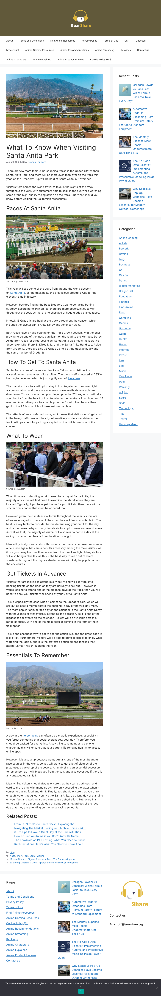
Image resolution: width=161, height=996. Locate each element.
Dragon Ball (126, 291)
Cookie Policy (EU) (100, 59)
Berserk (124, 248)
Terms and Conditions (31, 40)
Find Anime (126, 307)
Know (19, 855)
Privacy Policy (89, 40)
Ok (81, 991)
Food (122, 312)
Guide (123, 333)
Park (26, 855)
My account (12, 50)
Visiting (40, 855)
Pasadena (74, 378)
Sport (122, 397)
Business (124, 264)
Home (123, 344)
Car (121, 269)
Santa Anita (17, 292)
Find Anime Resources (62, 40)
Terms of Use (110, 40)
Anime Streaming (104, 50)
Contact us (143, 50)
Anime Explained (42, 59)
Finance (124, 301)
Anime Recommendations (74, 50)
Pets (122, 381)
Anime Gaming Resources (39, 50)
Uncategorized (128, 424)
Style (122, 403)
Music (122, 371)
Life (121, 365)
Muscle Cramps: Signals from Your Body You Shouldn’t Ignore (42, 859)
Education (125, 296)
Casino (123, 275)
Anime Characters (16, 59)
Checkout (141, 40)
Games (123, 323)
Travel (123, 419)
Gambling (125, 317)
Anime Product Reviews (70, 59)
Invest (123, 355)
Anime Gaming (128, 237)
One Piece (125, 376)
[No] (157, 987)
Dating (123, 280)
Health (123, 339)
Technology (126, 408)
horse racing (30, 735)
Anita (12, 855)
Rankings (126, 50)
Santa (33, 855)
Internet (124, 349)
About (9, 40)
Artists (123, 243)
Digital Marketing (129, 285)
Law (121, 360)
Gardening (125, 328)
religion (123, 392)
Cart (127, 40)
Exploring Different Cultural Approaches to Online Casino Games (44, 862)
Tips (121, 413)
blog (12, 852)
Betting (123, 253)
